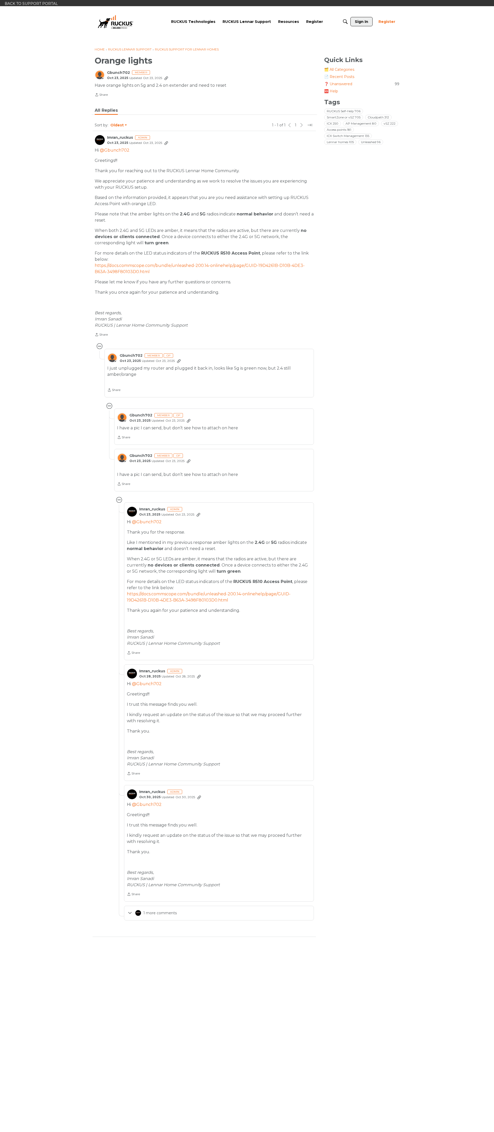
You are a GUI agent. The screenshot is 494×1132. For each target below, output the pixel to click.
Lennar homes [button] (340, 142)
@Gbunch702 (114, 150)
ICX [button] (332, 123)
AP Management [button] (361, 123)
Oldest (117, 125)
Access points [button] (339, 130)
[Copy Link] (166, 78)
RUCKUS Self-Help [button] (343, 111)
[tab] (106, 110)
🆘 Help (331, 91)
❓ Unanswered (361, 84)
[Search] (345, 21)
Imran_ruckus (120, 137)
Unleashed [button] (371, 142)
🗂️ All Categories (339, 69)
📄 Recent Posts (339, 76)
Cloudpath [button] (378, 117)
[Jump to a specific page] (310, 125)
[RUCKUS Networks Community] (115, 21)
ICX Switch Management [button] (348, 136)
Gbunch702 (118, 73)
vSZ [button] (389, 123)
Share (101, 95)
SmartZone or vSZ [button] (343, 117)
